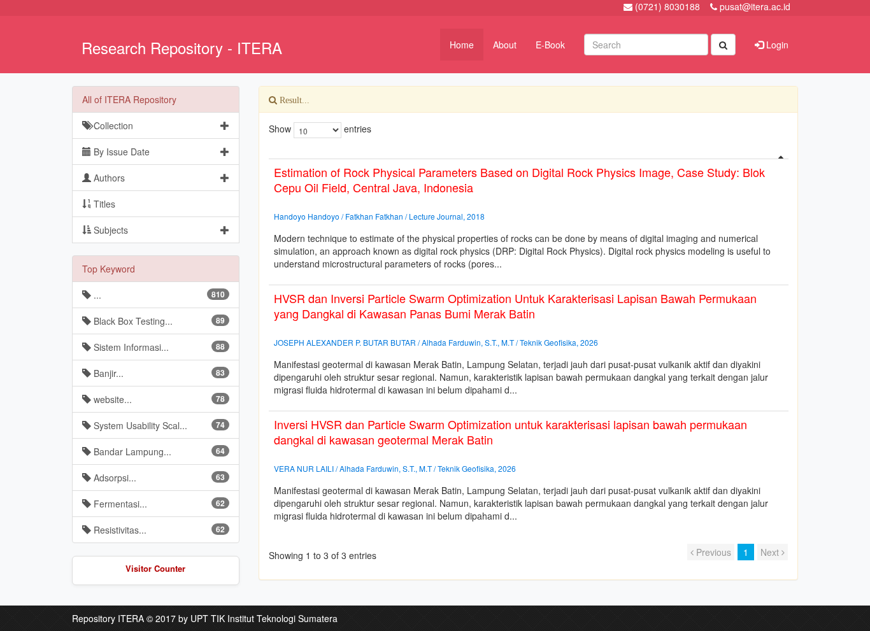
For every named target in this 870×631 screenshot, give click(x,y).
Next (770, 552)
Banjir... (158, 373)
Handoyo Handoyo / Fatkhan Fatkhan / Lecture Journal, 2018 (379, 216)
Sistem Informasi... (158, 347)
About (505, 44)
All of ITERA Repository (129, 99)
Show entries (320, 128)
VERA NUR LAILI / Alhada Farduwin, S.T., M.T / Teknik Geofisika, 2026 (395, 468)
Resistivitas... (158, 529)
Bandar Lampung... (158, 451)
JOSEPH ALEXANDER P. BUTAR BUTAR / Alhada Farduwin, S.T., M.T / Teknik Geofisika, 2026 (436, 342)
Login (776, 44)
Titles (103, 203)
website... (158, 399)
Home (462, 44)
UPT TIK (207, 618)
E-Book (550, 44)
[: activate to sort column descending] (528, 153)
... (158, 294)
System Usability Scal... (158, 425)
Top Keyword (108, 268)
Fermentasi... (158, 503)
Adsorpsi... (158, 477)
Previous (712, 552)
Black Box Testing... (158, 321)
